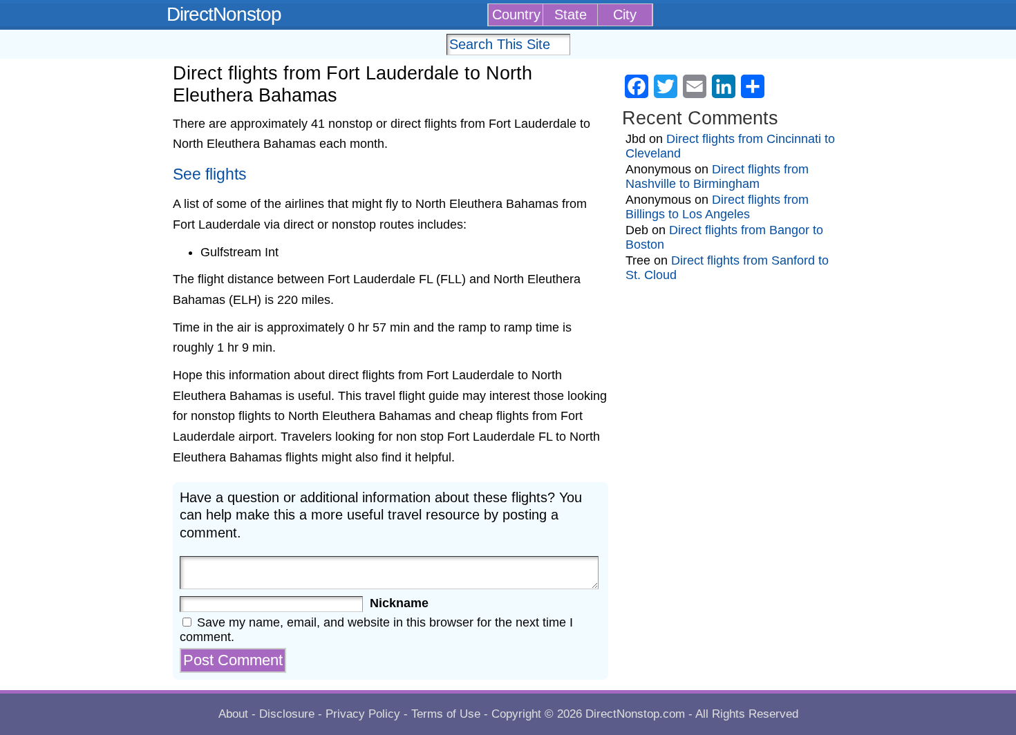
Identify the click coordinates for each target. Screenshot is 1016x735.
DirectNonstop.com (635, 713)
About (233, 713)
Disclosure (286, 713)
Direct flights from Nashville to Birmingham (717, 176)
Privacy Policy (363, 713)
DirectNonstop (224, 14)
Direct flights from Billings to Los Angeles (717, 207)
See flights (210, 174)
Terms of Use (445, 713)
